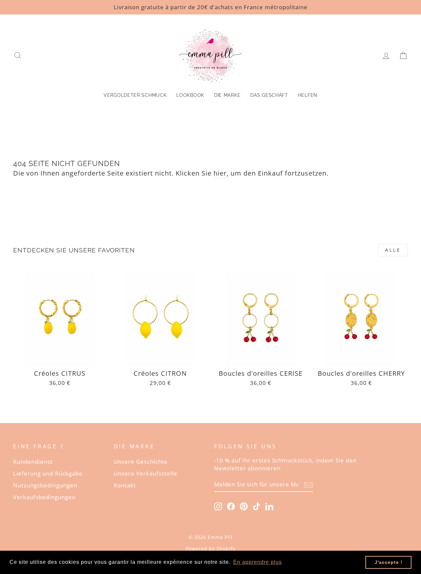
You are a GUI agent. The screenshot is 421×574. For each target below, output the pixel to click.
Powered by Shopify (210, 548)
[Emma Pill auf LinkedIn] (269, 506)
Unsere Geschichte (141, 461)
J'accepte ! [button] (389, 562)
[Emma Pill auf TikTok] (256, 506)
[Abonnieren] (308, 484)
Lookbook (190, 95)
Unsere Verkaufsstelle (145, 473)
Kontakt (125, 485)
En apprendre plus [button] (257, 562)
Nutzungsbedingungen (45, 485)
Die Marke (227, 95)
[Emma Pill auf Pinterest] (244, 506)
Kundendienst (33, 461)
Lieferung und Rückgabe (48, 473)
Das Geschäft (269, 95)
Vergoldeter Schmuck (135, 95)
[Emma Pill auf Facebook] (231, 506)
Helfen (307, 95)
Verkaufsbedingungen (44, 497)
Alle (393, 250)
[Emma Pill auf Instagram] (218, 506)
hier (220, 173)
